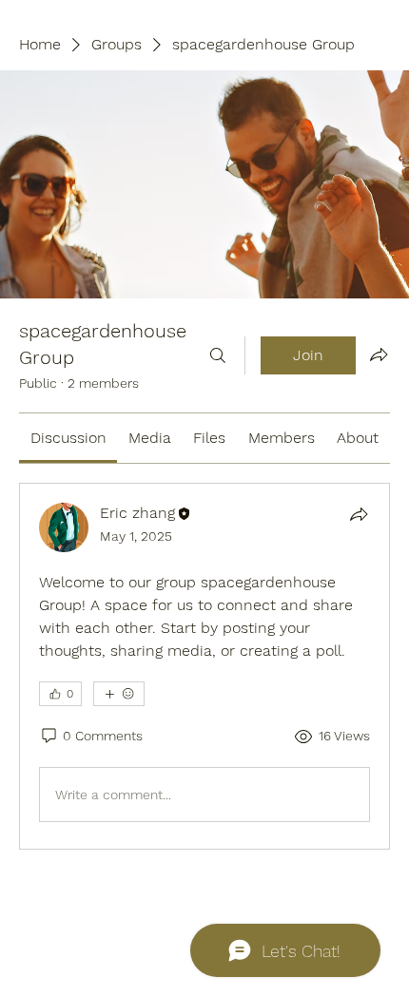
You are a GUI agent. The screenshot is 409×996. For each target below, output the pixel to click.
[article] (204, 666)
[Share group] (378, 354)
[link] (68, 438)
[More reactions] (119, 693)
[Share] (358, 514)
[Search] (217, 355)
